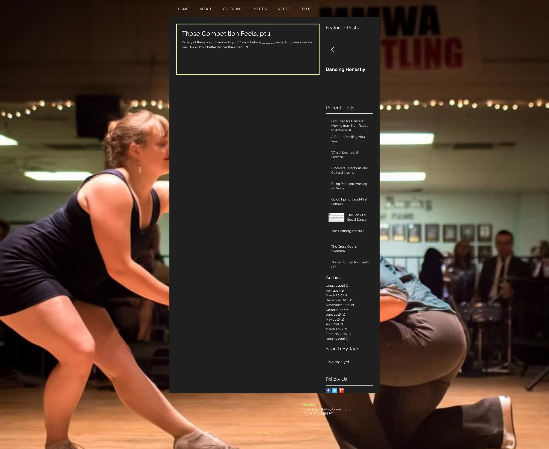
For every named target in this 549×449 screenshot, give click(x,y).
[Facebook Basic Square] (328, 390)
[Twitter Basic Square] (334, 390)
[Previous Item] (333, 50)
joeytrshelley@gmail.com (331, 409)
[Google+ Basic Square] (341, 390)
